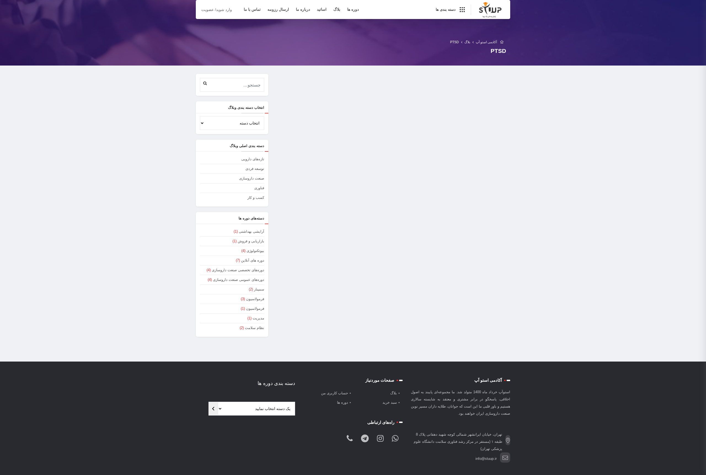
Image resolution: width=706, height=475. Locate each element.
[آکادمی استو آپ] (490, 10)
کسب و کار (255, 198)
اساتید (322, 9)
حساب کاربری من (334, 393)
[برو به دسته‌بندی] (213, 409)
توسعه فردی (254, 169)
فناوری (259, 188)
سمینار (259, 289)
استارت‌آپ (354, 171)
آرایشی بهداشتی (251, 231)
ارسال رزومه (278, 9)
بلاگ (336, 9)
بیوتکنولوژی (255, 251)
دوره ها (353, 9)
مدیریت (258, 318)
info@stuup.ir (486, 459)
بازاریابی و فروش (251, 241)
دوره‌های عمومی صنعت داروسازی (238, 280)
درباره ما (303, 9)
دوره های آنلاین (252, 260)
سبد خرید (390, 402)
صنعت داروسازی (251, 178)
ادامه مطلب (375, 211)
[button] (205, 83)
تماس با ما (252, 9)
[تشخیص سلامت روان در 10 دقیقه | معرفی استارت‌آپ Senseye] (333, 125)
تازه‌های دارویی (252, 159)
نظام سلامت (254, 328)
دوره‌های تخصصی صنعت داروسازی (238, 270)
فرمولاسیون (255, 299)
